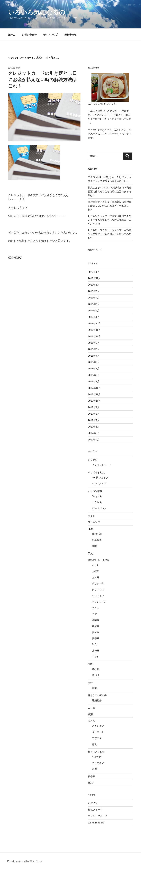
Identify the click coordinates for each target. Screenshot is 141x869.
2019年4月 (94, 297)
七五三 (95, 607)
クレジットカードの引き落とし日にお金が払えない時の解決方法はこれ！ (42, 79)
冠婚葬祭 (97, 700)
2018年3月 (94, 368)
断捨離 (95, 669)
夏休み (95, 632)
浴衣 (94, 644)
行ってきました (96, 751)
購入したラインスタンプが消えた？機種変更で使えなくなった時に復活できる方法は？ (109, 191)
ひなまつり (98, 583)
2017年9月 (94, 407)
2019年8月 (94, 284)
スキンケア (98, 725)
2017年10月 (94, 400)
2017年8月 (94, 413)
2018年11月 (94, 329)
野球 (90, 783)
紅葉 (94, 687)
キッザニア (98, 763)
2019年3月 (94, 304)
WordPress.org (96, 822)
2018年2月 (94, 375)
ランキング (94, 522)
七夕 (94, 613)
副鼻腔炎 (97, 540)
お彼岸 (95, 571)
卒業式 (95, 620)
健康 (90, 528)
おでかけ (97, 756)
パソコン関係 (95, 491)
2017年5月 (94, 433)
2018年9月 (94, 342)
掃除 (90, 664)
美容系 (91, 720)
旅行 (90, 682)
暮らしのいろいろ (97, 695)
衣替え (95, 656)
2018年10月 (94, 336)
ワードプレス (99, 508)
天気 (90, 553)
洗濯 (90, 714)
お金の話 (92, 460)
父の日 (95, 650)
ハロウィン (98, 595)
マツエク (97, 738)
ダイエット (98, 732)
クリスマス (98, 589)
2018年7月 (94, 355)
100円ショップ (100, 477)
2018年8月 (94, 349)
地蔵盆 (95, 626)
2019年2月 (94, 310)
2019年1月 (94, 317)
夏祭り (95, 638)
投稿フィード (95, 809)
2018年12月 (94, 323)
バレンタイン (99, 601)
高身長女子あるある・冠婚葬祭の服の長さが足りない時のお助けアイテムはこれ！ (109, 205)
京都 (94, 769)
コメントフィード (97, 816)
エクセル (97, 502)
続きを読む (15, 257)
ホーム (11, 34)
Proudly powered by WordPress (24, 861)
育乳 (94, 744)
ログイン (92, 803)
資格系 (91, 776)
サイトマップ (50, 34)
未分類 (91, 707)
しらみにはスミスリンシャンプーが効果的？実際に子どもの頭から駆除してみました (109, 234)
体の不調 (97, 533)
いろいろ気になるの (36, 12)
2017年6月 (94, 426)
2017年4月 (94, 439)
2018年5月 (94, 362)
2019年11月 (94, 278)
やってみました (96, 472)
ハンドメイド (99, 483)
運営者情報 (70, 34)
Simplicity (97, 496)
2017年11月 (94, 394)
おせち (95, 565)
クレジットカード (101, 465)
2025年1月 (94, 272)
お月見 (95, 577)
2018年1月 (94, 381)
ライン (91, 515)
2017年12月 (94, 388)
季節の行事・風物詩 (99, 560)
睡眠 (94, 546)
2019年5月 (94, 291)
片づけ (95, 675)
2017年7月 (94, 420)
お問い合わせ (29, 34)
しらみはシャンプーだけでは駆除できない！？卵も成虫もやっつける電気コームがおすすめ (109, 220)
